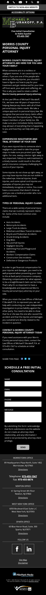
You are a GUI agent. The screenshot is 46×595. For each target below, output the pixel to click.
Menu (38, 2)
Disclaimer (23, 563)
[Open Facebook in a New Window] (17, 549)
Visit (26, 2)
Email (20, 2)
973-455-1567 (23, 36)
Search (32, 2)
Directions (23, 469)
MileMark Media (34, 581)
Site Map (23, 560)
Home (8, 2)
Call (14, 2)
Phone (8, 399)
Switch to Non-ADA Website (23, 7)
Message (9, 410)
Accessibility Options (23, 12)
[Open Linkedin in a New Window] (29, 549)
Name (7, 379)
